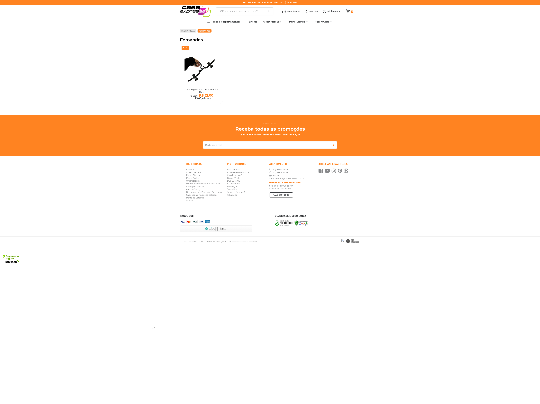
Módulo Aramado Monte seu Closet (203, 183)
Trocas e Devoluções (237, 192)
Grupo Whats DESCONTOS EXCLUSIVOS (233, 181)
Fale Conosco (233, 169)
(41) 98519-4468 (280, 169)
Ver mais (201, 100)
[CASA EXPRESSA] (197, 11)
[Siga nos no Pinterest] (341, 171)
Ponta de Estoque (195, 198)
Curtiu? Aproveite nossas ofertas (262, 2)
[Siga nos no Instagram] (334, 171)
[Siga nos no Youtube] (328, 171)
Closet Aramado (194, 172)
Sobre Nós (232, 189)
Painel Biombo (193, 175)
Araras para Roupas (195, 186)
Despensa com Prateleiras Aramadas (204, 192)
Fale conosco (281, 195)
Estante (190, 169)
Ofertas (189, 200)
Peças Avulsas (193, 178)
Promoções (232, 186)
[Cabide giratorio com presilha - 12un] (201, 74)
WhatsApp (232, 195)
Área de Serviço (193, 189)
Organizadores (193, 181)
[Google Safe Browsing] (301, 223)
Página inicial (188, 31)
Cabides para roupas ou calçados (201, 195)
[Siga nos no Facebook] (321, 171)
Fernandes (204, 31)
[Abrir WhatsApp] (533, 397)
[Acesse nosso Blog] (346, 171)
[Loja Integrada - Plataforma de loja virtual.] (352, 241)
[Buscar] (268, 11)
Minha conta (333, 11)
